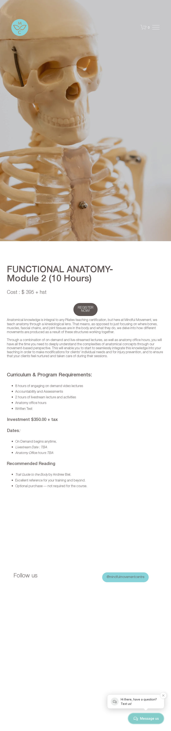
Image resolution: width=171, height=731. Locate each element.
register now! (85, 309)
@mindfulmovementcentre (125, 577)
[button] (26, 614)
